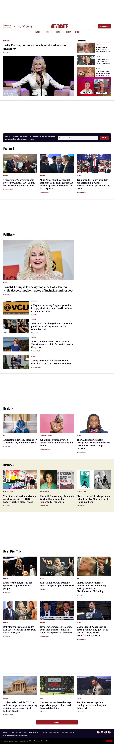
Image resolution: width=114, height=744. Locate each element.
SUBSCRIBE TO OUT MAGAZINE (7, 26)
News (47, 32)
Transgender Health (46, 435)
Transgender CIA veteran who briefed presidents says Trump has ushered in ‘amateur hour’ (19, 182)
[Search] (95, 26)
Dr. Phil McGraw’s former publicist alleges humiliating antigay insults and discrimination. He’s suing (91, 587)
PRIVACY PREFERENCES (54, 732)
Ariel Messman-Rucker (45, 449)
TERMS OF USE (64, 732)
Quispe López (7, 446)
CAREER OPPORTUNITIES (21, 732)
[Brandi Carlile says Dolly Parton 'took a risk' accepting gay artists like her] (86, 60)
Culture (5, 578)
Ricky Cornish (7, 52)
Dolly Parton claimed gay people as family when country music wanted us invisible (103, 74)
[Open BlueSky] (23, 26)
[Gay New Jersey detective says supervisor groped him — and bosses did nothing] (57, 685)
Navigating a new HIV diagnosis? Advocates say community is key (20, 441)
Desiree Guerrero (81, 505)
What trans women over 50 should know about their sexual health (56, 442)
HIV (4, 435)
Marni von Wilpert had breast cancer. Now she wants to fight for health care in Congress (52, 344)
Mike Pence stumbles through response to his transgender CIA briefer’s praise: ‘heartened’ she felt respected (56, 184)
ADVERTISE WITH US (33, 732)
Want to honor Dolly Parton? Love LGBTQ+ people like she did (57, 584)
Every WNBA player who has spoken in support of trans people (17, 585)
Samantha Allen (8, 294)
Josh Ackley (43, 589)
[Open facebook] (20, 26)
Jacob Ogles (34, 314)
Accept (109, 741)
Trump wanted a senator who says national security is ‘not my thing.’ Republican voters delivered (102, 52)
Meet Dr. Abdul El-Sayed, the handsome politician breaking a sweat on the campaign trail (51, 326)
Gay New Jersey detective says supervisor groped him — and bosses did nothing (55, 705)
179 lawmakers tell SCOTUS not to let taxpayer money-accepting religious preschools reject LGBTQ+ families (20, 706)
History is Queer (8, 492)
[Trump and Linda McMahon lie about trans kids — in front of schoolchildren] (16, 362)
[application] (94, 86)
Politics (37, 32)
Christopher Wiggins (9, 189)
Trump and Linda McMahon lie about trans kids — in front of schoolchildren (51, 362)
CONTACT (5, 732)
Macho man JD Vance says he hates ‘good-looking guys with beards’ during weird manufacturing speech (92, 631)
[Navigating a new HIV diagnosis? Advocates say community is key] (20, 423)
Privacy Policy (33, 741)
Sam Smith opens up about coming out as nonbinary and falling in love (92, 705)
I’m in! (104, 138)
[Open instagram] (31, 26)
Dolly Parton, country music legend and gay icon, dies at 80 (35, 47)
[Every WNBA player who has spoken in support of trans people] (20, 566)
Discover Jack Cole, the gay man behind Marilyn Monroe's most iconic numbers (93, 499)
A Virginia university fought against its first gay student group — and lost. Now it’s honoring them (51, 308)
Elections (98, 44)
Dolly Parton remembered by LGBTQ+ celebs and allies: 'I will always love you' (19, 629)
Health (58, 32)
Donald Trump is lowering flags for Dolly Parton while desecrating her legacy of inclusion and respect (38, 289)
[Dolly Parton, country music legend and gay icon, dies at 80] (38, 76)
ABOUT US (12, 732)
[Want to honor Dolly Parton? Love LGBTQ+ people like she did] (57, 566)
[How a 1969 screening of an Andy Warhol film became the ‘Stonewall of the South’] (57, 479)
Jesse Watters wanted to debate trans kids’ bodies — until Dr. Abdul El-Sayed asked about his (56, 629)
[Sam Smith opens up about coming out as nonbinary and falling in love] (94, 685)
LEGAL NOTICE (73, 732)
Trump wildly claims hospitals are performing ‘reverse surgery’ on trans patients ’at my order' (93, 184)
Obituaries (6, 40)
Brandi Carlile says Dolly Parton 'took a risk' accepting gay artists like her (102, 62)
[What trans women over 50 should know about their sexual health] (57, 423)
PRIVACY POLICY (43, 732)
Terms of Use (45, 741)
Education (34, 301)
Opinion (77, 32)
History (68, 32)
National (5, 175)
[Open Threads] (27, 26)
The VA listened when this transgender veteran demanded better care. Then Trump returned (93, 444)
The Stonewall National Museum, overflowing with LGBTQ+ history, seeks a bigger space (20, 499)
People (98, 56)
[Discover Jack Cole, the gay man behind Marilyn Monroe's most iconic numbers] (94, 479)
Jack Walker (7, 505)
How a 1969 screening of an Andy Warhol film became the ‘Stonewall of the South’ (57, 499)
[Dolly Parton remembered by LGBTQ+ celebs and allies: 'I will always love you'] (20, 610)
